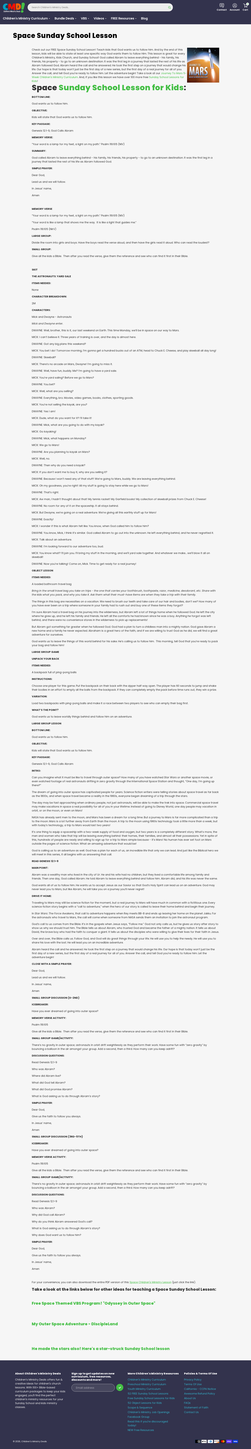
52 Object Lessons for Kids (145, 1403)
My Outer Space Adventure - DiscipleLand (75, 1324)
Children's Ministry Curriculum (147, 1379)
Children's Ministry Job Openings (149, 1412)
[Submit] (119, 1387)
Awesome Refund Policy (199, 1393)
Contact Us (191, 1412)
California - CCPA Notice (200, 1389)
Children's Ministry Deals (34, 1441)
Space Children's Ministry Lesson (150, 1282)
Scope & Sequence (140, 1407)
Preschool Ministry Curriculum (147, 1384)
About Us (190, 1398)
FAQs (187, 1403)
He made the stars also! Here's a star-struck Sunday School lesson (101, 1348)
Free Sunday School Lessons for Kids (151, 1398)
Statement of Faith (196, 1407)
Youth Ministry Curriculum (144, 1389)
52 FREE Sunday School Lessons (148, 1393)
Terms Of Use (193, 1384)
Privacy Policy (192, 1379)
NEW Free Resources (141, 1430)
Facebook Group (138, 1417)
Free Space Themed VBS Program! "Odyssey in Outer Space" (93, 1303)
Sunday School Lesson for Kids (121, 87)
